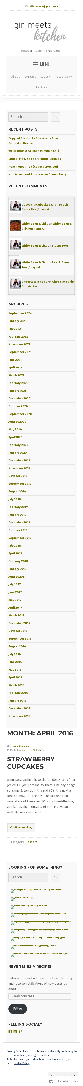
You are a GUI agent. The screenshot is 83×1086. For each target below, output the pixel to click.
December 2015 (19, 708)
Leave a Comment (20, 746)
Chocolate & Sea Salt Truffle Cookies (34, 158)
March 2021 (16, 375)
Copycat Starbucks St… (38, 204)
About (15, 76)
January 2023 (17, 321)
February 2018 (18, 561)
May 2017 (14, 600)
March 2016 (16, 685)
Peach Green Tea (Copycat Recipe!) (33, 166)
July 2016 (14, 654)
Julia (41, 750)
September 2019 (19, 483)
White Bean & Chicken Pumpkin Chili (33, 150)
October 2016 (17, 631)
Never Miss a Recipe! (29, 966)
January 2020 (17, 452)
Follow (17, 1009)
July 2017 (14, 584)
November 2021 (19, 344)
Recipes (41, 87)
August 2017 (17, 576)
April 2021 (15, 367)
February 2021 (18, 383)
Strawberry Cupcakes (31, 763)
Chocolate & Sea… (35, 281)
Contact (30, 76)
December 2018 (19, 522)
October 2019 (17, 476)
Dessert (31, 842)
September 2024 (20, 313)
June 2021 (15, 359)
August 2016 (17, 646)
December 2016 (19, 623)
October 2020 (18, 406)
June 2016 (15, 662)
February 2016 (18, 692)
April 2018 (15, 553)
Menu (45, 64)
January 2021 (17, 390)
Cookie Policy (21, 1063)
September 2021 (19, 352)
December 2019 (19, 460)
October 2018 (18, 530)
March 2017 (16, 615)
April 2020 (15, 437)
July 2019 (14, 499)
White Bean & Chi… (35, 223)
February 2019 (18, 507)
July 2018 (14, 545)
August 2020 (17, 421)
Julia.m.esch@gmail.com (43, 6)
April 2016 (15, 677)
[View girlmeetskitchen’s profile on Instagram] (15, 1031)
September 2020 (20, 414)
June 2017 (15, 592)
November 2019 (19, 468)
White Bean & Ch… (34, 245)
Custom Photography (56, 76)
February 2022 (18, 336)
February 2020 (18, 445)
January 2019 (17, 514)
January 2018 (17, 569)
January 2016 (17, 700)
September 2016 (19, 638)
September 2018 (20, 538)
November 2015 (19, 716)
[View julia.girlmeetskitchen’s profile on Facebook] (10, 1031)
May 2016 (14, 669)
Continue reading (19, 829)
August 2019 (17, 491)
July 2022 (14, 328)
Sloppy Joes (60, 245)
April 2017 (15, 607)
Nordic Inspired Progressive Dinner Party (37, 174)
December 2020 (19, 398)
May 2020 (15, 429)
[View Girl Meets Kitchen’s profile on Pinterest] (20, 1031)
